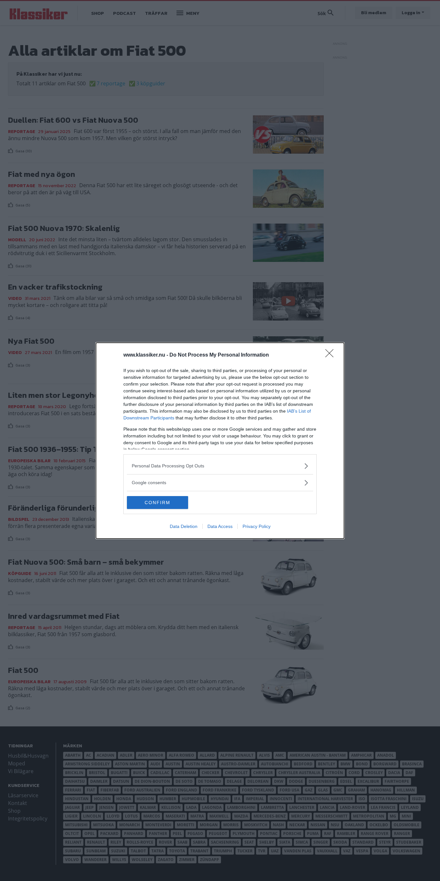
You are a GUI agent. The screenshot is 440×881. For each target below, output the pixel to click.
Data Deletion (183, 526)
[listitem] (220, 466)
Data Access (220, 526)
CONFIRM (157, 502)
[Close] (331, 355)
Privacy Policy (257, 526)
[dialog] (220, 441)
